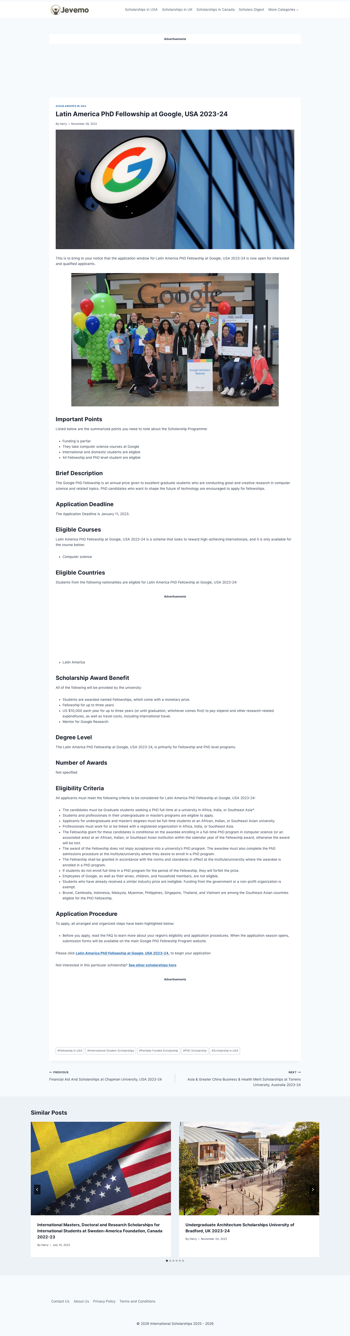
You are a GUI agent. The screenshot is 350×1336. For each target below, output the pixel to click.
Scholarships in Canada (215, 10)
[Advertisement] (175, 69)
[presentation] (101, 1168)
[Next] (312, 1189)
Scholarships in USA (141, 10)
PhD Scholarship (194, 1050)
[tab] (167, 1261)
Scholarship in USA (225, 1050)
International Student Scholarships (110, 1050)
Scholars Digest (251, 10)
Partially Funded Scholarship (158, 1050)
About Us (81, 1301)
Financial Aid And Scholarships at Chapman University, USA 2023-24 (105, 1076)
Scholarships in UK (177, 10)
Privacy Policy (104, 1301)
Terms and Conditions (137, 1301)
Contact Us (60, 1301)
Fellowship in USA (70, 1050)
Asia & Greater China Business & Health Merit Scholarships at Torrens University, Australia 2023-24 (244, 1079)
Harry (63, 123)
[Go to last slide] (37, 1189)
